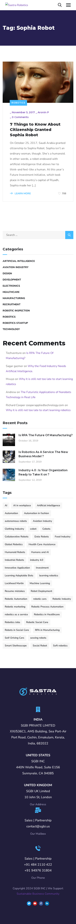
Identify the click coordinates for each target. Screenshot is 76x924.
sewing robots (38, 637)
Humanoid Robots (15, 552)
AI (6, 505)
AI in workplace (22, 505)
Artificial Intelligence (19, 261)
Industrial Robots (14, 560)
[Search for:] (38, 235)
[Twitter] (29, 903)
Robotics (18, 102)
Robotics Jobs (12, 622)
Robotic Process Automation (47, 606)
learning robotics (48, 575)
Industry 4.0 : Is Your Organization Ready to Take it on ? (43, 472)
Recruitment (12, 304)
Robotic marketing (15, 606)
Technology (11, 329)
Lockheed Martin (14, 583)
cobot (33, 528)
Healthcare (11, 292)
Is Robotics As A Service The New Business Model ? (43, 454)
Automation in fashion (36, 513)
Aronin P (43, 112)
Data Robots (41, 536)
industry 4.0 (36, 560)
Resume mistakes (15, 591)
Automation (11, 513)
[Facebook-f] (41, 903)
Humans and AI (40, 552)
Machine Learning (40, 583)
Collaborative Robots (16, 536)
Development (12, 279)
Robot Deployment (41, 591)
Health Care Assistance (42, 544)
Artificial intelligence (48, 505)
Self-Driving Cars (14, 637)
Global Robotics (14, 544)
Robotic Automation (16, 599)
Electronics (11, 286)
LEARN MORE (22, 193)
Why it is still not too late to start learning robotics (38, 410)
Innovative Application (17, 567)
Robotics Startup (15, 323)
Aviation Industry (15, 267)
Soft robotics (60, 645)
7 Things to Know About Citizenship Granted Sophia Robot (35, 129)
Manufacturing (14, 298)
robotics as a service (16, 614)
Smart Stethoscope (16, 645)
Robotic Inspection (16, 310)
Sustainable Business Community (38, 894)
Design (7, 273)
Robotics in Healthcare (47, 614)
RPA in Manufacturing (47, 630)
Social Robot (40, 645)
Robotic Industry (61, 599)
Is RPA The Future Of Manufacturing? (46, 435)
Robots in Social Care (17, 630)
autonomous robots (16, 521)
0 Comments (20, 117)
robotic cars (39, 599)
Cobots (46, 528)
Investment (42, 567)
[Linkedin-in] (47, 903)
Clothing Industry (14, 528)
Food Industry (62, 536)
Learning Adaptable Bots (19, 575)
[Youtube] (35, 903)
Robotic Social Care (37, 622)
